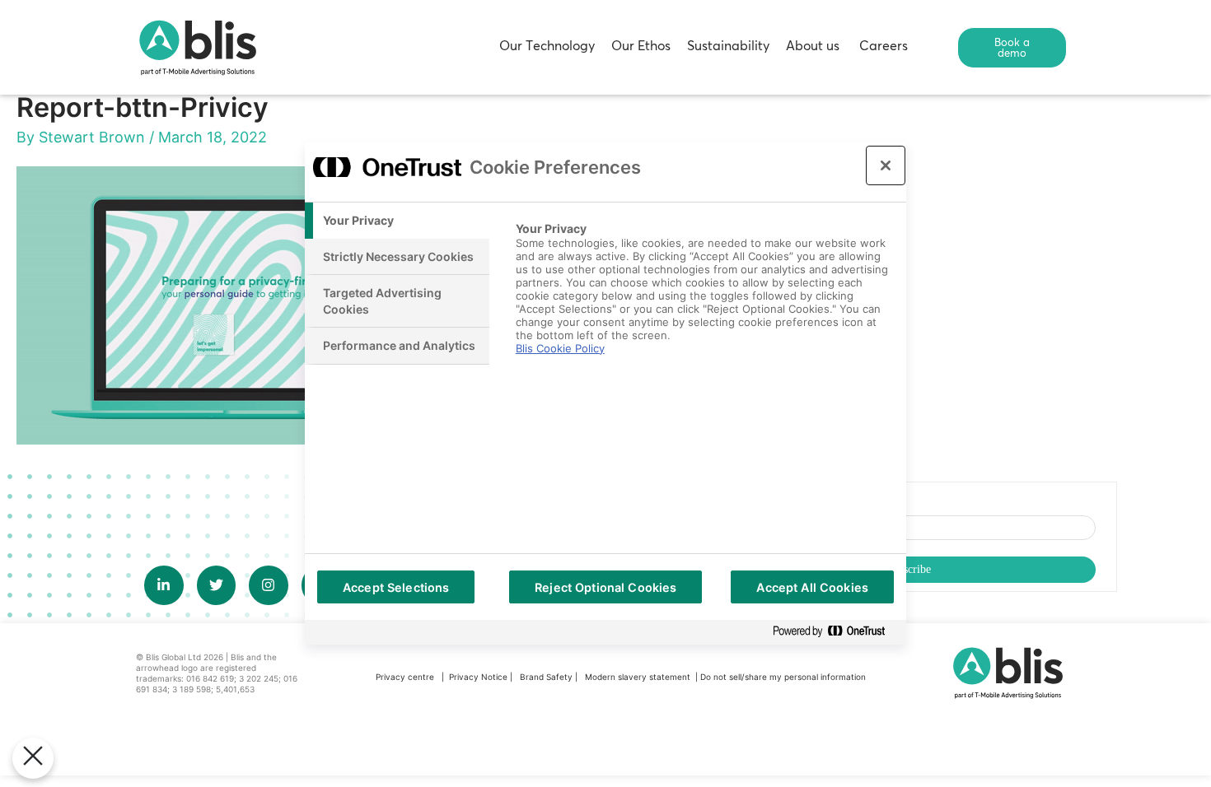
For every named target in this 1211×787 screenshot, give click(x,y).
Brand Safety (547, 677)
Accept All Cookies (812, 587)
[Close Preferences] (33, 758)
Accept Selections (396, 587)
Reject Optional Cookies (605, 587)
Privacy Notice (478, 677)
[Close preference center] (885, 165)
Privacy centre (405, 677)
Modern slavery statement (639, 677)
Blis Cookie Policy (560, 348)
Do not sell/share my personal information (783, 677)
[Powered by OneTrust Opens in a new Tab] (835, 632)
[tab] (397, 221)
